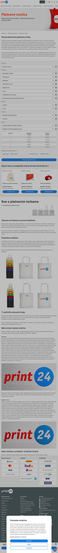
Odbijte (29, 544)
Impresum (23, 536)
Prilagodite (29, 548)
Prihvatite (29, 541)
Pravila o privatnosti (15, 536)
